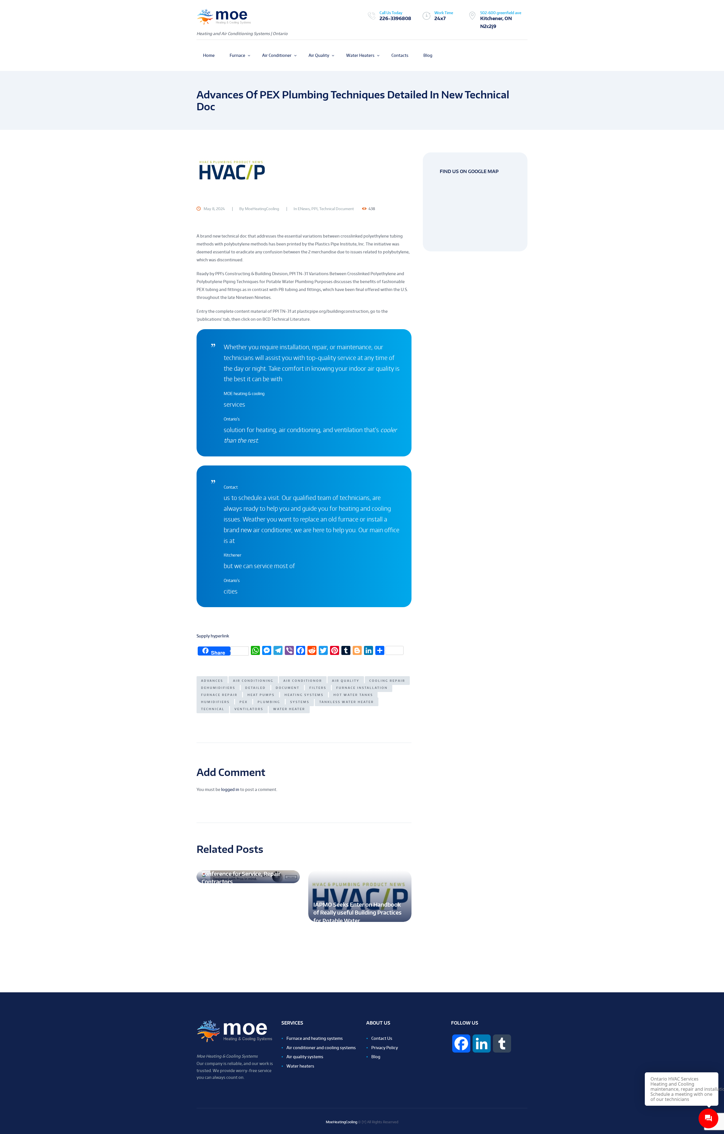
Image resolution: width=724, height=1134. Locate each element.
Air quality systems (304, 1056)
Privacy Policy (384, 1047)
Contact (231, 487)
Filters (317, 687)
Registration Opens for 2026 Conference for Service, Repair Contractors (241, 873)
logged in (230, 789)
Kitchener (232, 555)
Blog (375, 1056)
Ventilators (248, 709)
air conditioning (253, 680)
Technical (213, 709)
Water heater (289, 709)
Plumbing (269, 702)
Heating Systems (304, 695)
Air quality (345, 680)
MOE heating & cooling (244, 393)
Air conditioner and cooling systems (321, 1047)
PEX (244, 702)
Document (287, 687)
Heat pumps (261, 695)
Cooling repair (387, 680)
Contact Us (381, 1038)
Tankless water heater (346, 702)
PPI (314, 208)
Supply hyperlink (213, 635)
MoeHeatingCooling (262, 208)
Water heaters (300, 1066)
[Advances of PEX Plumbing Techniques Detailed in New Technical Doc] (304, 170)
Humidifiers (215, 702)
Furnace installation (362, 687)
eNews (304, 208)
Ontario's (232, 419)
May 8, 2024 (214, 208)
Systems (299, 702)
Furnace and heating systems (314, 1038)
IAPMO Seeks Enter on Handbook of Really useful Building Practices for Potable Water (357, 912)
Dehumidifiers (218, 687)
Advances (212, 680)
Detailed (255, 687)
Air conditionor (302, 680)
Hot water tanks (353, 695)
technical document (336, 208)
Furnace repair (219, 695)
